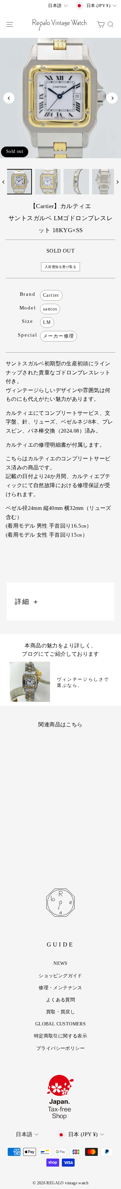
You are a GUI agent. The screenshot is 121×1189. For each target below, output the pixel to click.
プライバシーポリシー (60, 1048)
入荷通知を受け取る (61, 267)
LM (47, 322)
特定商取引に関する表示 (60, 1035)
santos (50, 308)
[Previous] (8, 98)
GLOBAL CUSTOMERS (60, 1023)
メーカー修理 (58, 336)
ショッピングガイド (60, 975)
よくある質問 (60, 999)
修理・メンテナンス (60, 987)
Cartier (51, 295)
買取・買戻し (60, 1011)
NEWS (60, 963)
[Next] (112, 98)
